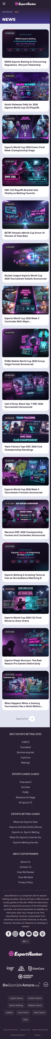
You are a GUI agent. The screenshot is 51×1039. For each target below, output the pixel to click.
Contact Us (25, 867)
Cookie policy (25, 1030)
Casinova (25, 757)
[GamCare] (36, 968)
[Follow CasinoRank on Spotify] (36, 934)
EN (24, 941)
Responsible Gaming (40, 1030)
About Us (25, 861)
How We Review (25, 872)
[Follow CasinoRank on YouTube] (29, 934)
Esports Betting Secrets (25, 842)
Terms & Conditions (10, 1030)
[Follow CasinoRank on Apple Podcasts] (42, 934)
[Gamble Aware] (21, 984)
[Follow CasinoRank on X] (22, 934)
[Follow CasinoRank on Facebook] (8, 934)
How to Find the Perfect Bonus (25, 827)
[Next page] (32, 719)
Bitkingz (25, 762)
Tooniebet (25, 747)
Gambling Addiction (17, 1035)
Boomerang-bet (25, 752)
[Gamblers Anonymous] (21, 968)
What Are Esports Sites (25, 821)
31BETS (25, 742)
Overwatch (25, 782)
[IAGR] (10, 968)
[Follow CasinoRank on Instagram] (15, 934)
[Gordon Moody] (25, 976)
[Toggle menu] (4, 4)
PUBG (25, 792)
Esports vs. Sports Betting (25, 832)
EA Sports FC (25, 802)
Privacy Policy (25, 882)
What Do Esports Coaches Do (25, 837)
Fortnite (25, 787)
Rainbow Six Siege (25, 797)
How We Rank (25, 877)
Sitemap (38, 1035)
